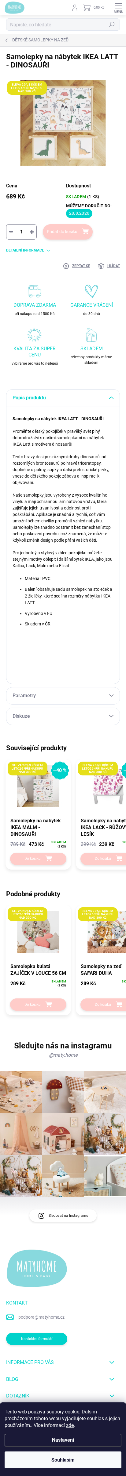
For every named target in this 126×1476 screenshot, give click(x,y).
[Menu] (118, 7)
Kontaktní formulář (37, 1339)
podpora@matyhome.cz (41, 1317)
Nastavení (63, 1440)
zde (70, 1425)
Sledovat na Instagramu (68, 1215)
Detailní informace (25, 250)
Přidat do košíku (62, 231)
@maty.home (63, 1055)
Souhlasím (63, 1460)
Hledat (111, 24)
